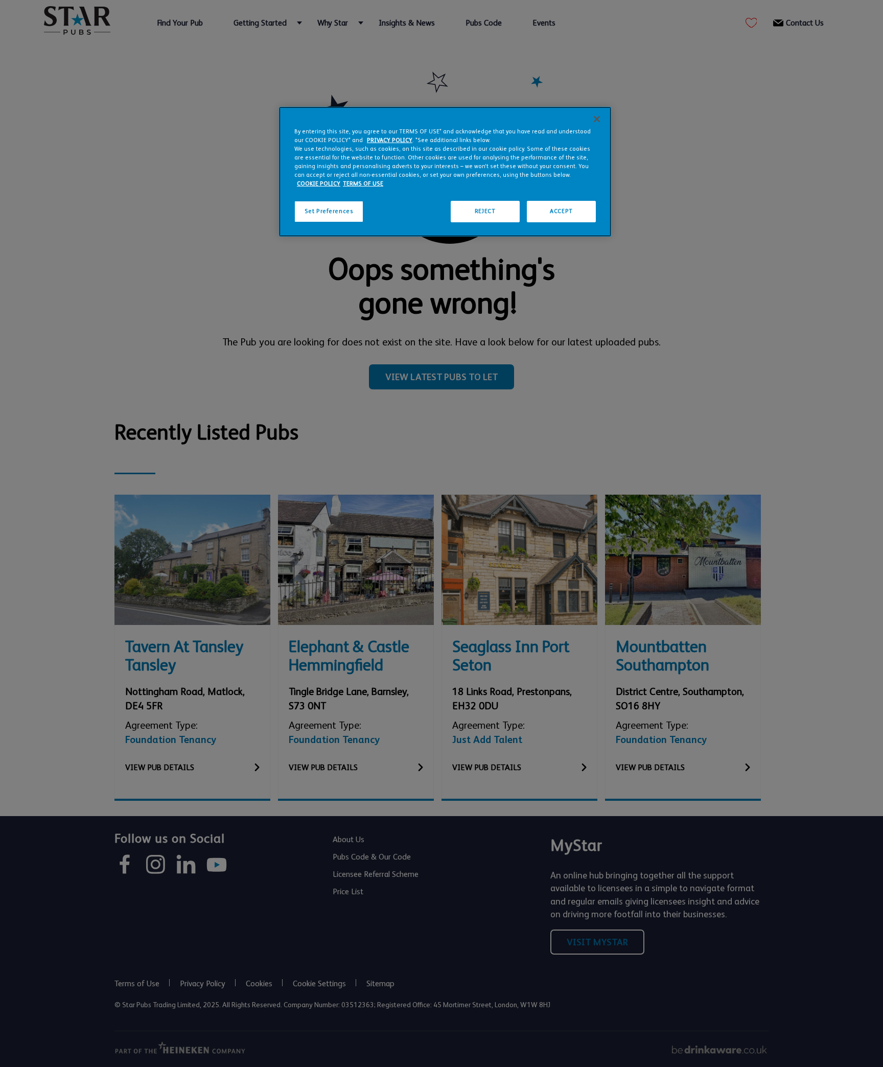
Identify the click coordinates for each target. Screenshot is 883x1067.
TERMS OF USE (363, 183)
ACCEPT (561, 211)
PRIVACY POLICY (389, 140)
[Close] (597, 119)
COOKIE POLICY (318, 183)
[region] (445, 172)
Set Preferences (329, 211)
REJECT (485, 211)
